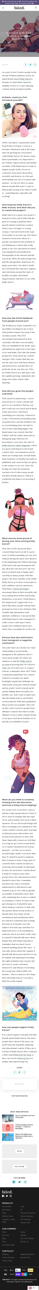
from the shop (25, 1055)
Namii (4, 1213)
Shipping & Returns (27, 1254)
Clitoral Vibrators (26, 1216)
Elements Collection (27, 1213)
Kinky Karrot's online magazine (16, 445)
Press (4, 1242)
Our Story (5, 1235)
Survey (22, 1232)
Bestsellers (6, 1210)
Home (4, 1232)
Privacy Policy (7, 1261)
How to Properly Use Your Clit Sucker (25, 1116)
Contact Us (24, 1242)
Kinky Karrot (25, 79)
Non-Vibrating (25, 1219)
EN (34, 1288)
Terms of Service (8, 1257)
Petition (23, 1235)
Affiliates (5, 1254)
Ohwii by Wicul (7, 1216)
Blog (4, 1238)
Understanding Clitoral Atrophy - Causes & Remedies (24, 1127)
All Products (6, 1206)
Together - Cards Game (8, 1220)
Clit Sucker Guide (8, 1245)
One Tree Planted (27, 1238)
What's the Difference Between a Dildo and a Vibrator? (24, 1136)
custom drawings (20, 589)
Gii (21, 1210)
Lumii (22, 1206)
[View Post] (8, 1118)
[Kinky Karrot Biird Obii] (19, 1003)
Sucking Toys (25, 1222)
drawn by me (23, 1058)
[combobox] (33, 1288)
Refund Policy (25, 1257)
